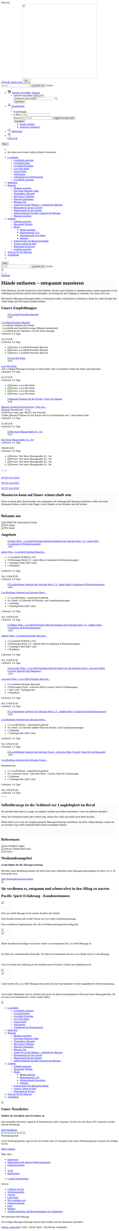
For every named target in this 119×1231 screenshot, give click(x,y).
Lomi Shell (12, 1197)
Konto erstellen (27, 124)
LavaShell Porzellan (23, 165)
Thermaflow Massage (24, 193)
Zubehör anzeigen (22, 221)
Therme (11, 1194)
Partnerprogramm (15, 1165)
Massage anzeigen (22, 188)
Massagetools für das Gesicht (28, 207)
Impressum (12, 1159)
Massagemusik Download (32, 235)
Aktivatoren (19, 174)
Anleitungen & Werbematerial (28, 177)
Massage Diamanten (23, 199)
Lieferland (19, 98)
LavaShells (12, 157)
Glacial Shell (20, 171)
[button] (23, 92)
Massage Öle (20, 202)
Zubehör (11, 218)
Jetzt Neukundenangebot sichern (17, 879)
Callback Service (15, 1189)
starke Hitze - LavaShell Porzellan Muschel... (23, 552)
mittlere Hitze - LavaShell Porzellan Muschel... (24, 635)
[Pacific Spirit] (12, 82)
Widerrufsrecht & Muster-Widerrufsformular (29, 1162)
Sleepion (24, 238)
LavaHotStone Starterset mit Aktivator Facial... (24, 760)
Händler (11, 1208)
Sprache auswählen (23, 95)
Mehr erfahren (8, 1149)
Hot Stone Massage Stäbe (26, 191)
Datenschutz (13, 1173)
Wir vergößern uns (16, 1200)
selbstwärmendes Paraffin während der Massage (37, 213)
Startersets (12, 182)
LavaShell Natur (22, 163)
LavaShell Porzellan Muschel (15, 322)
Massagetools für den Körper (28, 210)
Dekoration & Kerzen (24, 246)
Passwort (18, 118)
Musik (17, 227)
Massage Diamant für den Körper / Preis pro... (23, 407)
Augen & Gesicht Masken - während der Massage (38, 204)
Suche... (50, 85)
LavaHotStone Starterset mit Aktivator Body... (23, 592)
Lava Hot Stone (21, 168)
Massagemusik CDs (29, 232)
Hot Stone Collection (24, 196)
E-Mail (17, 114)
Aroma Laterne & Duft (25, 243)
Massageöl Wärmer (23, 224)
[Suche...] (38, 85)
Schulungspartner (15, 1192)
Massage (11, 185)
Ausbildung (13, 255)
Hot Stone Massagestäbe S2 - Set (17, 439)
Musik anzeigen (27, 229)
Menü (4, 144)
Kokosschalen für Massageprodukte (31, 241)
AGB (10, 1170)
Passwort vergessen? (30, 127)
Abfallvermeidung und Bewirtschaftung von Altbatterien (35, 1211)
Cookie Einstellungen (18, 1178)
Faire (9, 1206)
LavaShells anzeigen (24, 160)
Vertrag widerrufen (10, 1227)
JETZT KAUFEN (10, 477)
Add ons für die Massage (19, 252)
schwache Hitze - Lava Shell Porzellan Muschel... (25, 679)
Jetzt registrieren (9, 1130)
